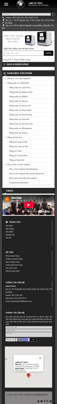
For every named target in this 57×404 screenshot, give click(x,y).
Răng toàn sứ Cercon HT (20, 106)
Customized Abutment (18, 183)
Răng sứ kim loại (14, 137)
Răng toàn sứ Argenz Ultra (21, 92)
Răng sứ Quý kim (16, 160)
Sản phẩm (9, 232)
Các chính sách (11, 268)
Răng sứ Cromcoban (18, 155)
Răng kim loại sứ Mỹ (18, 142)
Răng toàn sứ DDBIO (18, 96)
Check (49, 53)
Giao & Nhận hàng (22, 59)
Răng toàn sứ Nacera (18, 101)
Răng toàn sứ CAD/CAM (18, 83)
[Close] (40, 358)
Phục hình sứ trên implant (18, 164)
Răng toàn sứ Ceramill (19, 119)
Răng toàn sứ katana (18, 133)
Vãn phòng (10, 229)
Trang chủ (6, 59)
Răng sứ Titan (15, 151)
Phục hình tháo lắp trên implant (23, 178)
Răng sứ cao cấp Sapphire (19, 78)
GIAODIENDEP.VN (41, 395)
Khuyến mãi (10, 235)
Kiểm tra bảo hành (12, 271)
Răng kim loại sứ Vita (18, 146)
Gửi (33, 340)
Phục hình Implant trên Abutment (23, 169)
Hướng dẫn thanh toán (14, 265)
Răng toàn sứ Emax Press (20, 115)
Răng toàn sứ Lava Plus (19, 87)
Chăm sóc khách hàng (14, 259)
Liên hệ (8, 238)
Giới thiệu (9, 226)
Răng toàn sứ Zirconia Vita (21, 124)
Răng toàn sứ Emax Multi (20, 110)
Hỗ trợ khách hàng (13, 256)
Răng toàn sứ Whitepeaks (20, 128)
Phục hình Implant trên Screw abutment (26, 173)
